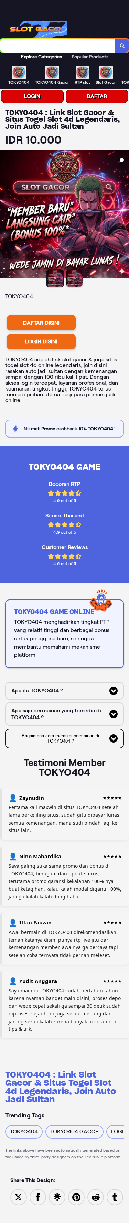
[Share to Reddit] (95, 1197)
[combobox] (58, 46)
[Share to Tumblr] (115, 1197)
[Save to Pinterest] (76, 1197)
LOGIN (32, 96)
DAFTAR (97, 96)
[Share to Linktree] (57, 1197)
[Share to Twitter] (18, 1197)
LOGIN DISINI (41, 342)
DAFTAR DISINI (41, 323)
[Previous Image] (5, 215)
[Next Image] (123, 215)
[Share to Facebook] (38, 1197)
